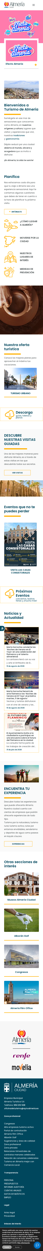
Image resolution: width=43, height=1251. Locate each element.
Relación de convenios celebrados (21, 1158)
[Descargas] (21, 412)
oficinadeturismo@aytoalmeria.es (21, 1108)
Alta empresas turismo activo (19, 1127)
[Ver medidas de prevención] (11, 272)
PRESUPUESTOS (11, 1183)
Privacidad (9, 1216)
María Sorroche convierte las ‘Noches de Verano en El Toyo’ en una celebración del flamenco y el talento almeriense (21, 652)
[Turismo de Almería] (14, 5)
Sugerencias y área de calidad (19, 1141)
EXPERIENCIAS (18, 844)
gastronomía (12, 138)
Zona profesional (12, 1144)
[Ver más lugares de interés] (11, 257)
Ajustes (17, 1247)
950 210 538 (19, 1105)
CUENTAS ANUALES (12, 1190)
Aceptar (6, 1247)
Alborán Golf (21, 936)
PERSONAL (9, 1180)
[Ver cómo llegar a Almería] (11, 225)
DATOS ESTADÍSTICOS (14, 1194)
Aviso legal (9, 1212)
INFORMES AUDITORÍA (14, 1187)
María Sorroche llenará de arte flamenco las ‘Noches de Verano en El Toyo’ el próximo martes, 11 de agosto (21, 695)
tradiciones (19, 135)
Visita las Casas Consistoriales (20, 571)
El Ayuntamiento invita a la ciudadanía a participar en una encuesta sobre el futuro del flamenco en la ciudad (21, 737)
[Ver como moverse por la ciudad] (11, 241)
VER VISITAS (17, 472)
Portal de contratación (15, 1130)
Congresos (21, 972)
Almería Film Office (21, 1008)
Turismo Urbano (21, 393)
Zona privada (10, 1147)
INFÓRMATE (17, 211)
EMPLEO (7, 1197)
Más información (23, 1243)
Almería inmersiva (16, 64)
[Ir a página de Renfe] (21, 1056)
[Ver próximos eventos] (21, 592)
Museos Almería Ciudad (21, 899)
